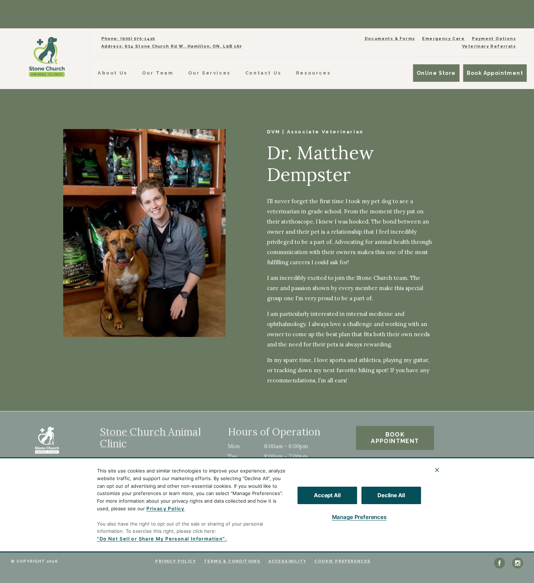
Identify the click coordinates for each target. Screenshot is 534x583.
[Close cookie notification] (437, 470)
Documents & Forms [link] (390, 38)
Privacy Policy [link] (175, 561)
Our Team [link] (158, 73)
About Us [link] (113, 73)
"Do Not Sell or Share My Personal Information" (160, 539)
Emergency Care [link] (443, 38)
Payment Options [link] (494, 38)
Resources (313, 73)
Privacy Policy (165, 508)
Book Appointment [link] (495, 73)
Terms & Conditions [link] (232, 561)
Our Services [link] (209, 73)
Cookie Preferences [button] (342, 561)
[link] (47, 57)
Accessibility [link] (287, 561)
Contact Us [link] (263, 73)
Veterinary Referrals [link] (489, 46)
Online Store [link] (436, 73)
